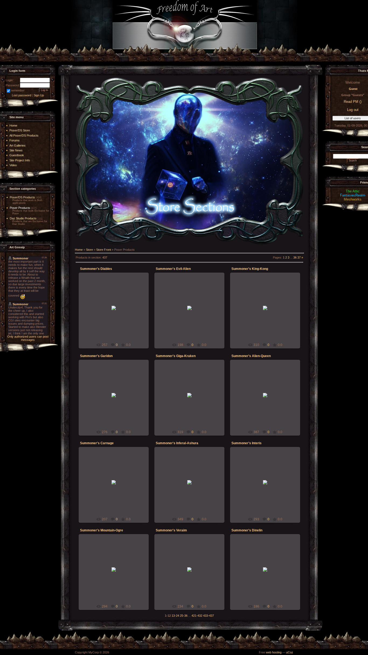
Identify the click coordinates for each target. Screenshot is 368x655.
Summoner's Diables (96, 269)
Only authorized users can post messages (27, 338)
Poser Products (20, 207)
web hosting (274, 652)
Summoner (116, 311)
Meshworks (353, 199)
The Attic (353, 191)
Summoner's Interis (246, 443)
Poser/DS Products (22, 197)
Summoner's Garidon (96, 356)
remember (18, 90)
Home (79, 249)
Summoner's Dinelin (246, 530)
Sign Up (39, 95)
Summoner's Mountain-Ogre (101, 530)
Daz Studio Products (23, 218)
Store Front (103, 249)
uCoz (289, 652)
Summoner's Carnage (97, 443)
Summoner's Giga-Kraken (176, 356)
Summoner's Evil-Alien (173, 269)
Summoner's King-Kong (249, 269)
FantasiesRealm (352, 195)
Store (89, 249)
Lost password (21, 95)
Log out (353, 110)
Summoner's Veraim (171, 530)
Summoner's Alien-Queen (251, 356)
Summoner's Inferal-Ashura (177, 443)
